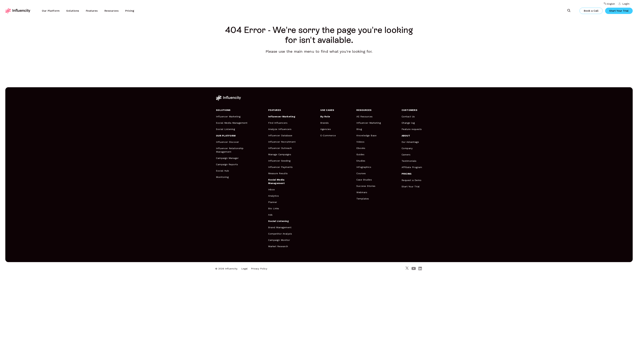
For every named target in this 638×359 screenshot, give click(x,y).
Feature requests (412, 129)
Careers (406, 154)
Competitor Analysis (280, 233)
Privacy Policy (259, 268)
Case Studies (364, 179)
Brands (324, 122)
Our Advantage (410, 142)
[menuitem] (51, 11)
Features (92, 10)
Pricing (129, 10)
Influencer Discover (227, 142)
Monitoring (222, 177)
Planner (272, 202)
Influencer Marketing (228, 116)
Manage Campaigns (279, 154)
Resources (111, 10)
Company (407, 148)
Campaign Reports (227, 164)
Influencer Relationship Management (230, 150)
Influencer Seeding (279, 160)
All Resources (364, 116)
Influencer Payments (280, 167)
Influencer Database (280, 135)
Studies (360, 160)
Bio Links (273, 208)
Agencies (325, 129)
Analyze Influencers (280, 129)
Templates (362, 198)
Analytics (273, 195)
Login (625, 3)
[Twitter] (407, 268)
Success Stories (365, 186)
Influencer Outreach (280, 148)
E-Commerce (328, 135)
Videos (360, 141)
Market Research (278, 246)
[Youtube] (413, 268)
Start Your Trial (619, 10)
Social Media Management (232, 122)
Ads (270, 214)
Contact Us (408, 116)
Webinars (361, 192)
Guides (360, 154)
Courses (361, 173)
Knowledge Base (366, 135)
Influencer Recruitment (282, 141)
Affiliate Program (412, 167)
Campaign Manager (227, 158)
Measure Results (278, 173)
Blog (359, 129)
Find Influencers (277, 122)
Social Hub (222, 170)
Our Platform (51, 10)
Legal (244, 268)
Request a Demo (412, 180)
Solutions (72, 10)
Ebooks (360, 148)
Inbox (271, 189)
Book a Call (591, 10)
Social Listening (225, 129)
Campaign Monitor (279, 240)
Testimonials (409, 161)
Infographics (363, 167)
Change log (408, 122)
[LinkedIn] (420, 268)
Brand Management (279, 227)
